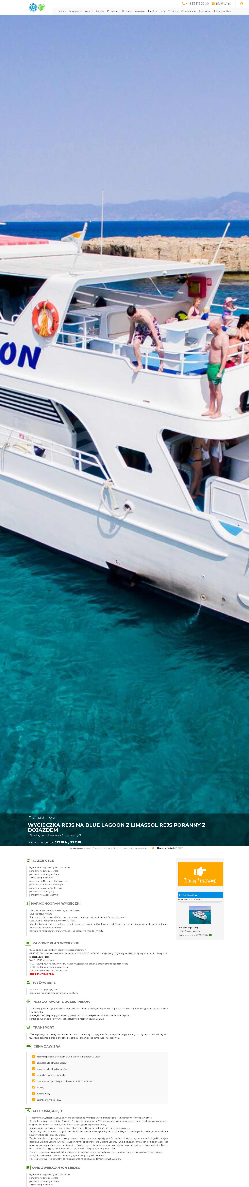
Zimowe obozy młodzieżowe (196, 11)
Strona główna (76, 848)
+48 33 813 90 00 (197, 3)
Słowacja (100, 11)
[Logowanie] (241, 3)
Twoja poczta (75, 11)
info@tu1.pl (223, 3)
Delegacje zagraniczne (133, 11)
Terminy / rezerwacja (200, 880)
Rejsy (162, 11)
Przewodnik (113, 11)
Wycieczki (173, 11)
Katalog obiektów (222, 11)
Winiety (89, 11)
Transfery (152, 11)
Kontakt (62, 11)
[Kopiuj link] (210, 935)
